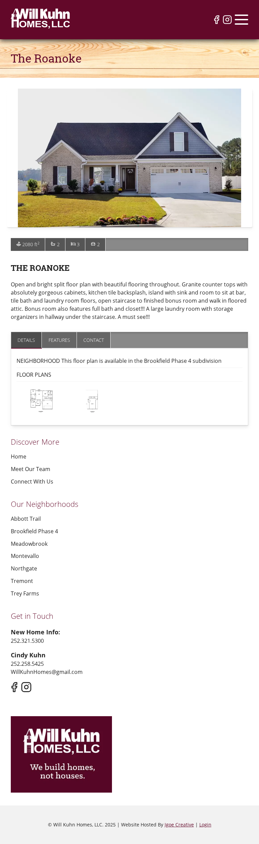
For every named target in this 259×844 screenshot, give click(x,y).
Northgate (24, 568)
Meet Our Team (30, 469)
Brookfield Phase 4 (34, 531)
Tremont (22, 581)
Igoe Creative (179, 824)
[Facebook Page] (216, 20)
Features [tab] (59, 340)
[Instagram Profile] (227, 20)
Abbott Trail (26, 518)
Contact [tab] (93, 340)
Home (18, 456)
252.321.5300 (27, 640)
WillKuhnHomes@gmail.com (47, 672)
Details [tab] (26, 340)
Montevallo (25, 556)
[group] (129, 158)
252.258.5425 (27, 663)
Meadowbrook (29, 543)
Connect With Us (32, 481)
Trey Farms (25, 593)
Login (205, 824)
